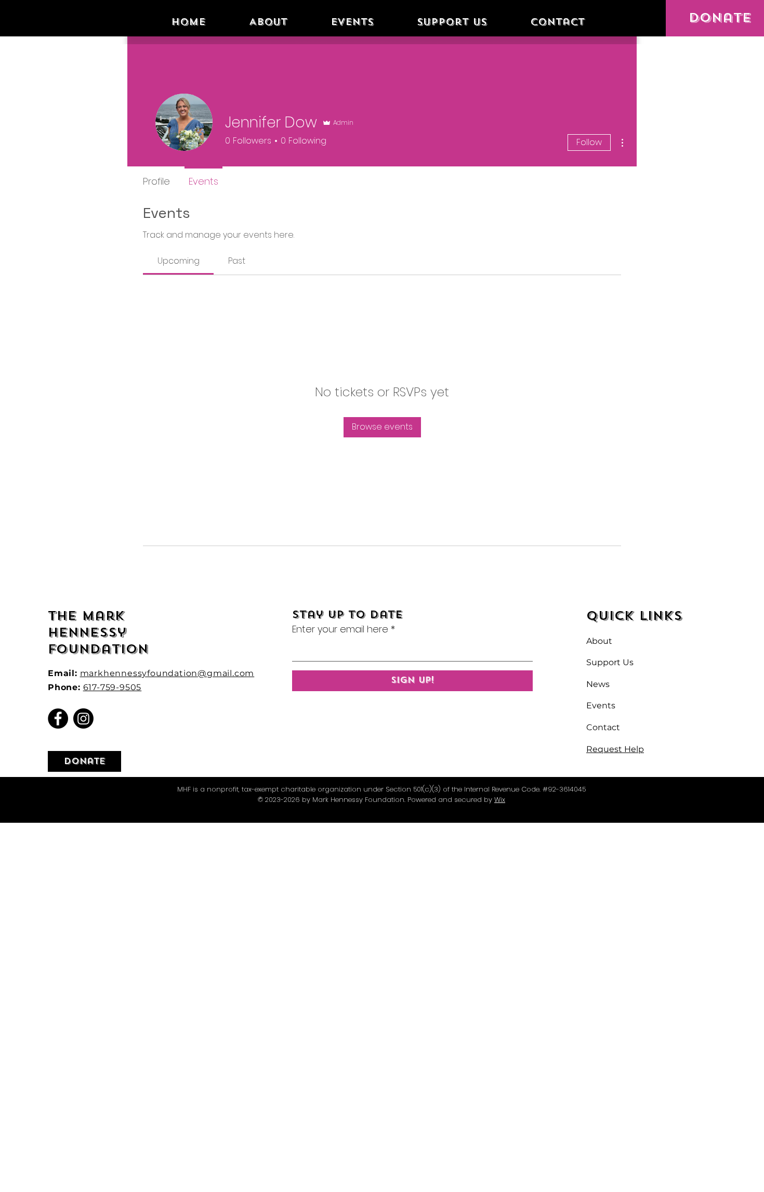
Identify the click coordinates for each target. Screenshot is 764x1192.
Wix (499, 800)
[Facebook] (58, 718)
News (598, 684)
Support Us (610, 662)
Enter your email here (340, 629)
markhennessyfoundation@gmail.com (167, 673)
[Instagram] (83, 718)
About (599, 641)
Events (600, 705)
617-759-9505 (112, 687)
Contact (603, 727)
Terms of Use (357, 810)
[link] (178, 261)
